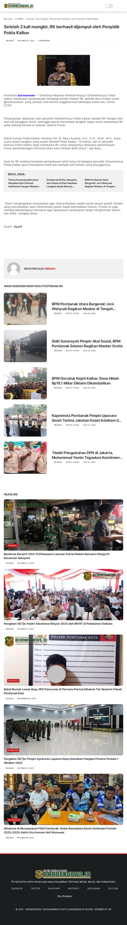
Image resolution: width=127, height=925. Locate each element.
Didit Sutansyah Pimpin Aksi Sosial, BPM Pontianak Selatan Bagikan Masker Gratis (87, 343)
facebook (17, 888)
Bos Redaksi (65, 896)
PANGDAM (13, 750)
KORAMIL (12, 545)
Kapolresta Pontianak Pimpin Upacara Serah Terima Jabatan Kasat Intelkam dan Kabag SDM (87, 418)
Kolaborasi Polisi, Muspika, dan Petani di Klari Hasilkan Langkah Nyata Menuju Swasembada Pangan (62, 183)
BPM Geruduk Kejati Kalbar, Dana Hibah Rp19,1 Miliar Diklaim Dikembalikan (85, 380)
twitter (35, 888)
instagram (93, 888)
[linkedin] (33, 251)
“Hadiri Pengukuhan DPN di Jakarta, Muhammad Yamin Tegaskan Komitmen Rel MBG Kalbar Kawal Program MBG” (86, 455)
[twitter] (13, 251)
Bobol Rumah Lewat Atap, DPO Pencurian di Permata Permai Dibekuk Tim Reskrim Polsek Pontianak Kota (63, 691)
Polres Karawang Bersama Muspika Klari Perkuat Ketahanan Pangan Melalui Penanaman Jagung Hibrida (24, 183)
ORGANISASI (14, 820)
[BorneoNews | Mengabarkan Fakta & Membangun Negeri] (19, 7)
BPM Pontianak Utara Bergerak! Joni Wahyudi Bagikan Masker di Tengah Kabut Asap (99, 183)
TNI (10, 615)
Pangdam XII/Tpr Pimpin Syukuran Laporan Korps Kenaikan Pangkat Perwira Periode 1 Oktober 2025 (61, 760)
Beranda (8, 19)
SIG (109, 909)
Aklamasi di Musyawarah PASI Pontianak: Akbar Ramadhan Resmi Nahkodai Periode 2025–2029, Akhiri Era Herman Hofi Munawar (60, 830)
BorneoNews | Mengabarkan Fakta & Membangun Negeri (59, 909)
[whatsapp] (20, 251)
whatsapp (54, 888)
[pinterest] (26, 251)
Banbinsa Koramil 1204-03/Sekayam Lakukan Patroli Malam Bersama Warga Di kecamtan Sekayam (56, 556)
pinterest (73, 888)
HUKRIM (19, 19)
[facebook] (7, 251)
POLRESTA (13, 681)
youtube (113, 888)
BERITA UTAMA (72, 313)
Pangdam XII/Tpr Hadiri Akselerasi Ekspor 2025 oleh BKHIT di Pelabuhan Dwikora (58, 623)
